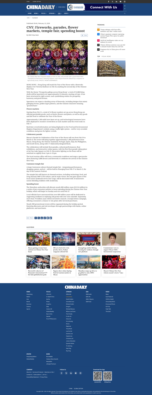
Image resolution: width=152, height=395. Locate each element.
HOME (30, 13)
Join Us (44, 374)
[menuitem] (61, 7)
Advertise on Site (49, 372)
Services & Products (38, 372)
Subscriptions (37, 374)
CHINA (28, 1)
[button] (120, 74)
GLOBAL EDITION (37, 1)
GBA (28, 18)
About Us (29, 372)
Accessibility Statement (33, 377)
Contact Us (29, 374)
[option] (111, 69)
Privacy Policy (43, 377)
